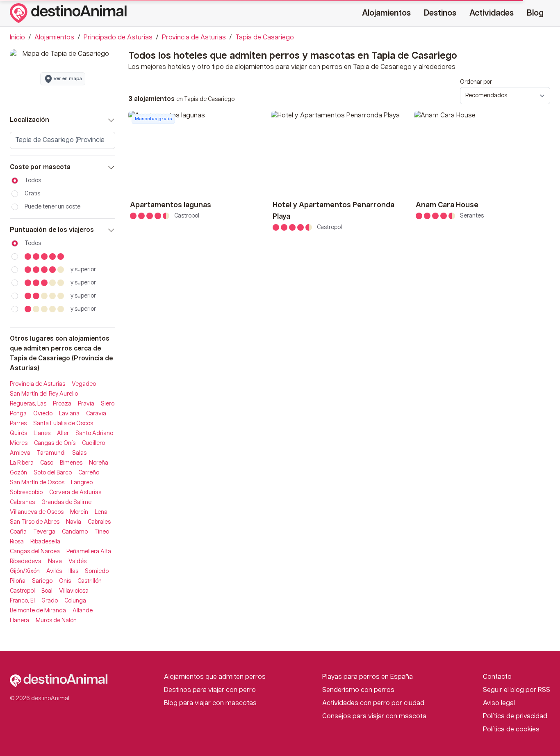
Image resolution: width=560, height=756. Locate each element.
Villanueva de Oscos (37, 512)
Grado (49, 601)
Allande (83, 611)
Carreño (88, 473)
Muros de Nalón (56, 620)
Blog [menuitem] (535, 13)
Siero (107, 404)
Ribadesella (45, 542)
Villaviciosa (74, 591)
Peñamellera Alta (88, 551)
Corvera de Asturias (75, 492)
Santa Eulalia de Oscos (63, 423)
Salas (79, 453)
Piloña (17, 581)
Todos (33, 180)
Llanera (19, 620)
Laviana (69, 414)
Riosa (17, 542)
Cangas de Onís (54, 443)
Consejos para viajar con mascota (374, 716)
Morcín (79, 512)
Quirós (18, 433)
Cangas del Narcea (35, 551)
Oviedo (42, 414)
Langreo (82, 483)
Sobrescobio (26, 492)
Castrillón (89, 581)
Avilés (54, 571)
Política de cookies (511, 729)
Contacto (497, 677)
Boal (46, 591)
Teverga (44, 532)
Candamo (75, 532)
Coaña (18, 532)
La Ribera (22, 463)
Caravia (96, 414)
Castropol (22, 591)
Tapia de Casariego (264, 37)
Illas (73, 571)
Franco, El (22, 601)
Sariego (42, 581)
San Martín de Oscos (37, 483)
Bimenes (71, 463)
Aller (63, 433)
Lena (101, 512)
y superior (83, 270)
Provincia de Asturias (194, 37)
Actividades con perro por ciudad (373, 703)
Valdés (77, 561)
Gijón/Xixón (25, 571)
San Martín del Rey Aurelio (44, 394)
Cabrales (99, 522)
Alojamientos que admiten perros (215, 677)
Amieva (20, 453)
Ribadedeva (25, 561)
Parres (18, 423)
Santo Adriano (94, 433)
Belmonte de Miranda (38, 611)
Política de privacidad (515, 716)
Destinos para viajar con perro (210, 690)
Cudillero (93, 443)
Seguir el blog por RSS (516, 690)
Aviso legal (499, 703)
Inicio (17, 37)
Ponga (18, 414)
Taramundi (51, 453)
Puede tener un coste (52, 207)
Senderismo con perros (358, 690)
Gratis (32, 194)
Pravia (86, 404)
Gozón (18, 473)
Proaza (62, 404)
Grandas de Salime (66, 502)
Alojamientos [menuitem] (386, 13)
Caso (46, 463)
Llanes (42, 433)
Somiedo (97, 571)
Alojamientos (54, 37)
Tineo (101, 532)
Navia (73, 522)
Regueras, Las (28, 404)
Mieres (18, 443)
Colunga (75, 601)
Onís (65, 581)
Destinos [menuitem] (440, 13)
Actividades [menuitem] (491, 13)
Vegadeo (84, 384)
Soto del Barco (53, 473)
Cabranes (22, 502)
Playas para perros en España (367, 677)
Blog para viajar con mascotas (210, 703)
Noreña (98, 463)
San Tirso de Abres (34, 522)
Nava (55, 561)
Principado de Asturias (118, 37)
